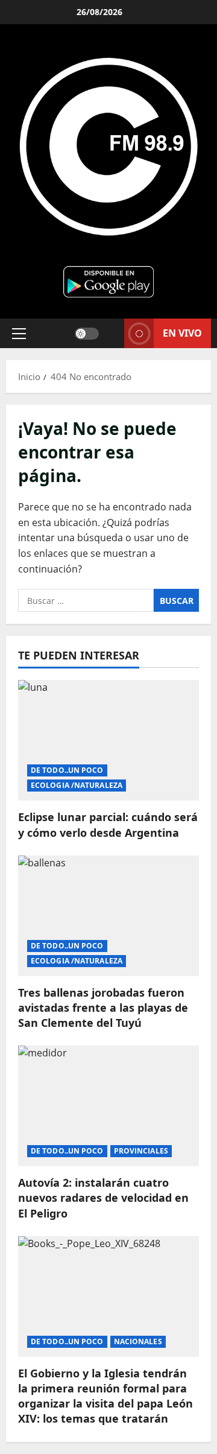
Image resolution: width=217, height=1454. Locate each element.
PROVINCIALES (141, 1151)
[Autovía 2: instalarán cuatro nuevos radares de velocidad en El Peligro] (108, 1106)
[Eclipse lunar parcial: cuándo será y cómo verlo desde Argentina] (108, 740)
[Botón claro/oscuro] (87, 333)
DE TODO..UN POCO (67, 770)
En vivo (182, 332)
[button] (19, 333)
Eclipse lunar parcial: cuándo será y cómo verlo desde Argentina (108, 824)
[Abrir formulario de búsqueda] (111, 333)
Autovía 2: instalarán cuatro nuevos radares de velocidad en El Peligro (103, 1197)
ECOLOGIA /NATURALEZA (76, 785)
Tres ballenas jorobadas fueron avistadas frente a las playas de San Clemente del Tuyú (103, 1007)
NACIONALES (138, 1341)
